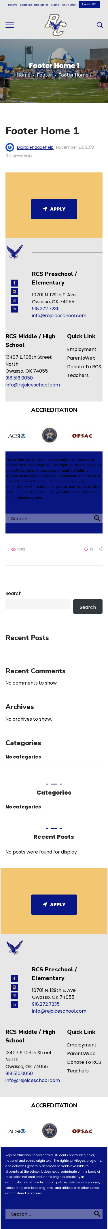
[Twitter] (14, 291)
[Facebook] (14, 283)
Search (13, 593)
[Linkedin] (14, 309)
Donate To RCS (84, 366)
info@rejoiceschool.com (59, 315)
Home (24, 75)
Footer (44, 75)
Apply (57, 209)
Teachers (78, 375)
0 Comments (19, 156)
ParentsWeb (81, 358)
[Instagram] (14, 300)
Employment (81, 349)
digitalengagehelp (35, 147)
